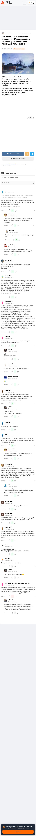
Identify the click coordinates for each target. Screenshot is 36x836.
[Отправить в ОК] (27, 154)
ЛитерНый (8, 260)
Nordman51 (11, 214)
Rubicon (10, 600)
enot (6, 434)
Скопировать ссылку (19, 158)
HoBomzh (8, 422)
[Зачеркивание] (5, 183)
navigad (11, 230)
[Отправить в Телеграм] (32, 154)
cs (6, 191)
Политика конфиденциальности (19, 828)
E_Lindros (11, 245)
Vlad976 (7, 558)
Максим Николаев (10, 33)
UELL (6, 544)
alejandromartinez (13, 376)
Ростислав (8, 501)
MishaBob (8, 390)
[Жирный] (2, 183)
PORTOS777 (9, 276)
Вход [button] (32, 3)
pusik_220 (8, 527)
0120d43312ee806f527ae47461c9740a (17, 583)
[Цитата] (7, 183)
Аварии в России (7, 48)
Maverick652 (9, 301)
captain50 (8, 336)
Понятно (18, 831)
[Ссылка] (9, 183)
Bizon (10, 349)
